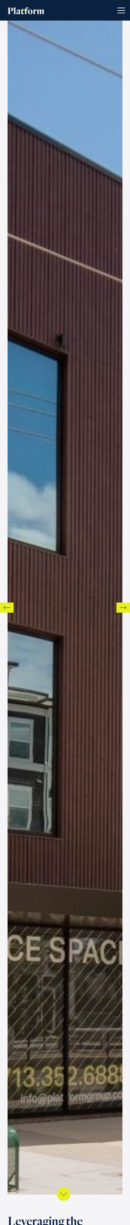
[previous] (7, 608)
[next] (123, 608)
